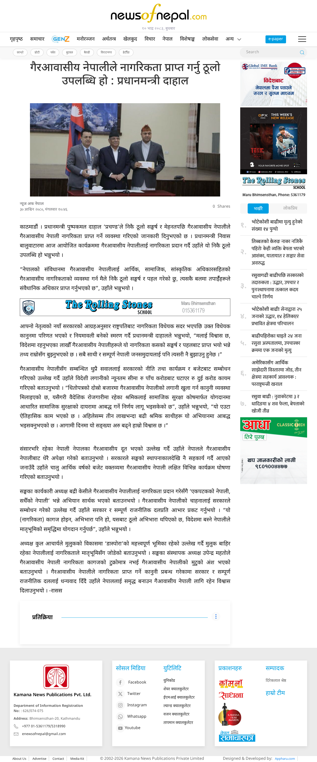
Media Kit (77, 758)
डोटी (37, 52)
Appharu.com (285, 758)
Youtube (132, 728)
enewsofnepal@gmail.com (44, 734)
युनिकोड (169, 681)
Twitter (134, 694)
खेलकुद (130, 39)
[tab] (258, 209)
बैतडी (87, 52)
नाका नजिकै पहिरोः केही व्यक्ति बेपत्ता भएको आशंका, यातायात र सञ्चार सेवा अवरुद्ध (278, 252)
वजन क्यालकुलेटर (176, 714)
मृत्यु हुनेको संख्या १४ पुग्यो (277, 225)
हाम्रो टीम (275, 693)
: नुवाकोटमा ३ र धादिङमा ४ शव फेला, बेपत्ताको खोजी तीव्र (278, 404)
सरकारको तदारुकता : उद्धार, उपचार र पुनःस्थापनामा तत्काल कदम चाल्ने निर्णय (278, 286)
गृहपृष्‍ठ (16, 39)
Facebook (137, 682)
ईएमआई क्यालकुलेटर (179, 697)
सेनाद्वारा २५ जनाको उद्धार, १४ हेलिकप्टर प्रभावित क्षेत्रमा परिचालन (277, 316)
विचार (150, 39)
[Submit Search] (302, 52)
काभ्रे (20, 52)
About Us (19, 758)
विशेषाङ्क (187, 39)
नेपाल (167, 39)
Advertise (39, 758)
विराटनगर (106, 52)
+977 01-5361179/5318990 (43, 726)
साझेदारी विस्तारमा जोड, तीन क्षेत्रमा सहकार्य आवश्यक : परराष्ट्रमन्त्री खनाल (276, 374)
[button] (302, 39)
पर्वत (53, 52)
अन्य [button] (230, 39)
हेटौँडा (126, 52)
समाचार (37, 39)
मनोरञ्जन (86, 39)
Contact (58, 758)
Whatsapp (136, 716)
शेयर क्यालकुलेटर (176, 689)
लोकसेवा (210, 39)
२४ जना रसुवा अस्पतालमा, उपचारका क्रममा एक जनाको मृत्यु (277, 343)
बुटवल (69, 52)
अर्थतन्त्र (109, 39)
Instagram (137, 705)
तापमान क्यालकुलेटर (178, 723)
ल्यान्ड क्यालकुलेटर (177, 706)
